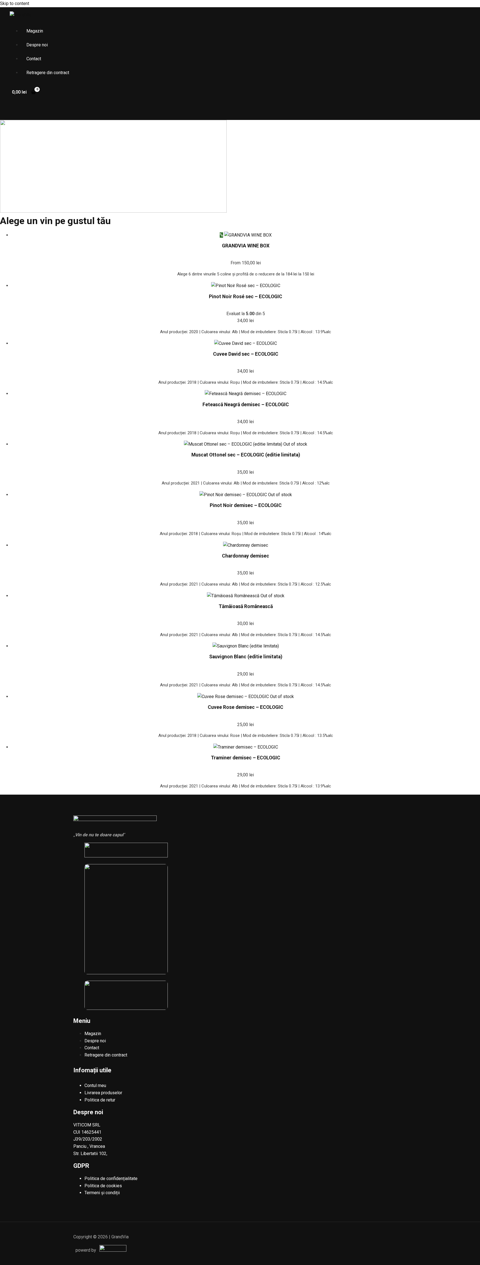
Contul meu (95, 1085)
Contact (33, 58)
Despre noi (37, 44)
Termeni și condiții (102, 1192)
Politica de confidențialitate (111, 1178)
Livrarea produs (99, 1092)
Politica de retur (99, 1100)
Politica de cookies (103, 1185)
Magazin (34, 31)
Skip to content (14, 3)
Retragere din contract (47, 72)
